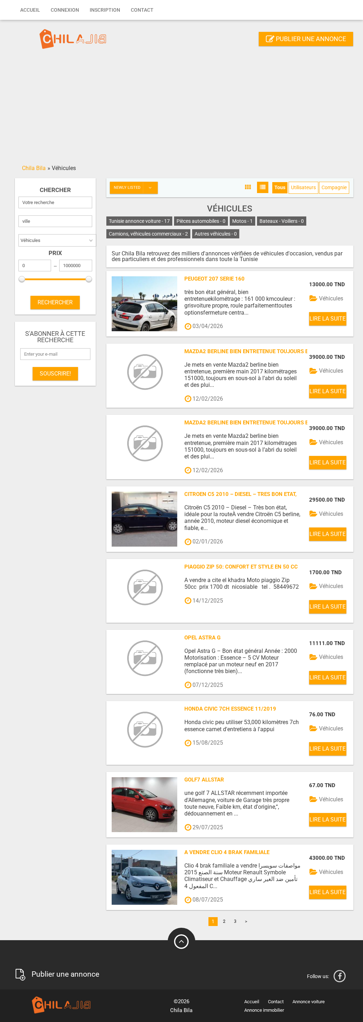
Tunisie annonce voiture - (139, 221)
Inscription (105, 10)
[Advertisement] (181, 108)
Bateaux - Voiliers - (281, 221)
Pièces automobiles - (201, 221)
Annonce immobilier (264, 1010)
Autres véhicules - (216, 234)
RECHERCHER (55, 302)
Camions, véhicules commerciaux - (148, 234)
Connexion (65, 10)
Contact (142, 10)
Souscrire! (55, 373)
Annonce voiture (308, 1001)
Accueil (30, 10)
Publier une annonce (310, 39)
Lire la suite (327, 318)
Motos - (242, 221)
